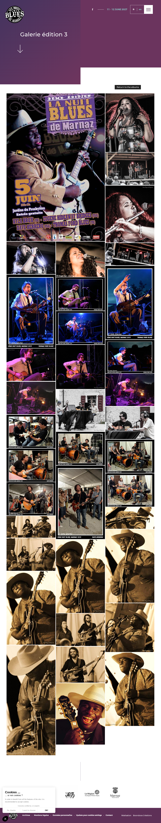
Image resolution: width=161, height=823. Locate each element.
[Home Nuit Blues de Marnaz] (14, 14)
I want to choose (28, 810)
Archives (26, 815)
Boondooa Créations (142, 815)
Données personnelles (62, 815)
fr (133, 9)
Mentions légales (41, 815)
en (140, 9)
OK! (46, 810)
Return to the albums (128, 87)
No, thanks (11, 810)
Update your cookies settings (89, 815)
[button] (5, 819)
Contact (109, 815)
